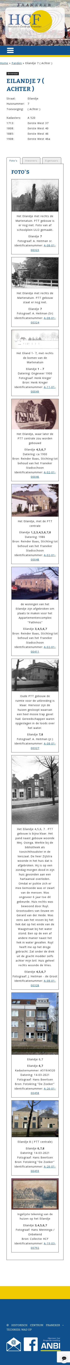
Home (4, 63)
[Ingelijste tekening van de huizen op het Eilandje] (35, 1194)
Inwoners (31, 160)
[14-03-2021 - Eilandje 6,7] (35, 1024)
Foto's (13, 160)
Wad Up (26, 1329)
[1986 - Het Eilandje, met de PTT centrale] (35, 500)
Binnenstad (13, 73)
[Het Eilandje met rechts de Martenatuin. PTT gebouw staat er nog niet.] (35, 273)
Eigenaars (51, 160)
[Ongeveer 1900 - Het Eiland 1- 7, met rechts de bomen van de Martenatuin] (35, 339)
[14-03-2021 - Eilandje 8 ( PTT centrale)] (35, 1118)
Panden (17, 63)
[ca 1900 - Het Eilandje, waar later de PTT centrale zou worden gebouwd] (35, 414)
